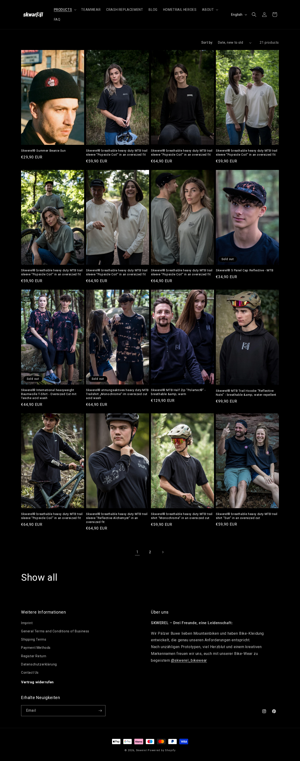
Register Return (33, 656)
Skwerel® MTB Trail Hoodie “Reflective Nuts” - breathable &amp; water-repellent (246, 392)
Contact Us (30, 672)
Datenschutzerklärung (39, 664)
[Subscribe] (100, 710)
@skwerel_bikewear (189, 660)
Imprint (27, 623)
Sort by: (207, 42)
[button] (65, 10)
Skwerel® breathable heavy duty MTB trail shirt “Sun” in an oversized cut (247, 516)
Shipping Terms (33, 639)
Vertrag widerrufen (37, 682)
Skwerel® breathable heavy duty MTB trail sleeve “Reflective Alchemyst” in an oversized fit (117, 518)
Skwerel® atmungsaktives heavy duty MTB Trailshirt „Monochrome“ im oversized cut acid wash (117, 394)
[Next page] (163, 552)
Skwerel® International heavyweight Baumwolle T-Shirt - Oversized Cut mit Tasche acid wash (48, 394)
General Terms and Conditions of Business (55, 631)
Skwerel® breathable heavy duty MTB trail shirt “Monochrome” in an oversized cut (182, 516)
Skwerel (141, 750)
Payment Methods (36, 648)
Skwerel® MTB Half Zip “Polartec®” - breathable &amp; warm (178, 392)
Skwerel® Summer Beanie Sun (43, 150)
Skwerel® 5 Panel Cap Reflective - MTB (244, 270)
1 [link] (137, 552)
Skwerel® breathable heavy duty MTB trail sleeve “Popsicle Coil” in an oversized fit (117, 152)
